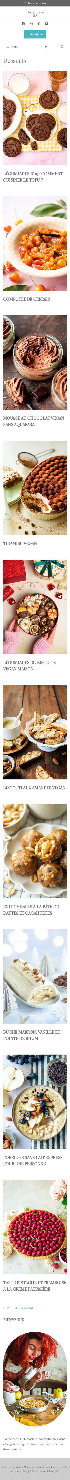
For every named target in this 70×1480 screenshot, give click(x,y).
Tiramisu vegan (20, 543)
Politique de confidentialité (44, 1471)
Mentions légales (33, 1467)
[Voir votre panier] (46, 46)
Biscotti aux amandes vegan (34, 787)
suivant (26, 1308)
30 (17, 1308)
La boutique (35, 34)
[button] (62, 46)
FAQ (25, 1471)
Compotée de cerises (26, 299)
